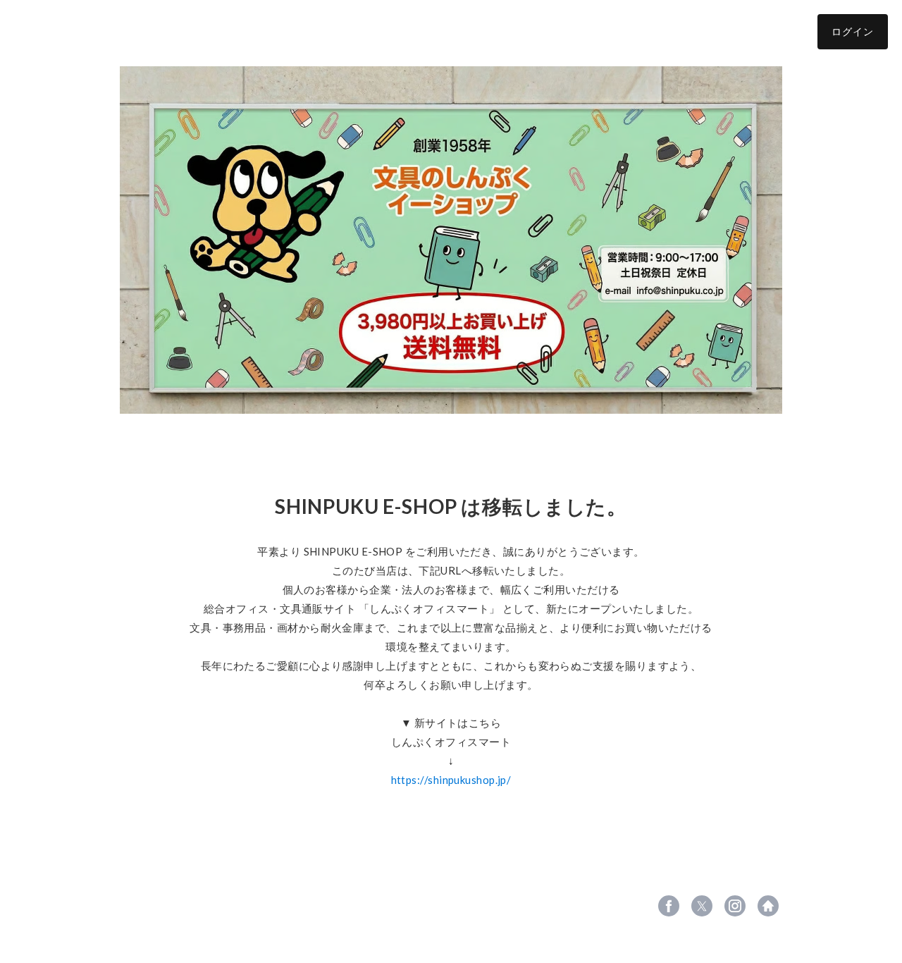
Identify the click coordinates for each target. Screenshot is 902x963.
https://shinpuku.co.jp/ (768, 905)
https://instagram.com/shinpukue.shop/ (735, 905)
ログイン (853, 31)
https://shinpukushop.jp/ (451, 779)
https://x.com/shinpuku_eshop (701, 905)
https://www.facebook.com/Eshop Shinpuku (668, 905)
